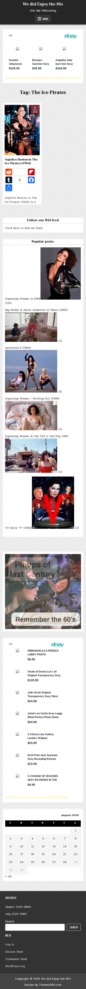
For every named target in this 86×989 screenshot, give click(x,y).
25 (32, 862)
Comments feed (16, 959)
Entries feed (14, 952)
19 (43, 854)
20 (54, 854)
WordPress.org (15, 966)
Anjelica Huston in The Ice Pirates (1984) (21, 161)
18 (32, 854)
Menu (45, 19)
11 (32, 846)
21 (64, 854)
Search (9, 921)
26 (43, 862)
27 (54, 862)
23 (10, 862)
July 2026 (12, 914)
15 (75, 846)
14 (64, 846)
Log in (9, 944)
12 (43, 846)
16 (10, 854)
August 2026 (14, 907)
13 (54, 846)
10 (21, 846)
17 (21, 854)
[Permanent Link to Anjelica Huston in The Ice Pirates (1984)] (22, 130)
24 (21, 862)
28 (64, 862)
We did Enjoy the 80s (43, 4)
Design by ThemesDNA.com (42, 985)
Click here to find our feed (23, 228)
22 (75, 854)
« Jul (8, 876)
